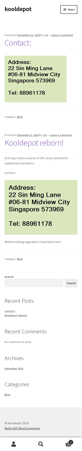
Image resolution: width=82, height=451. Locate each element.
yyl (46, 35)
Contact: (18, 42)
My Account (13, 444)
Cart (63, 441)
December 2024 (14, 368)
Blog (19, 117)
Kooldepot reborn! (34, 142)
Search (9, 277)
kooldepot (18, 9)
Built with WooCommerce (22, 428)
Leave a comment (62, 35)
